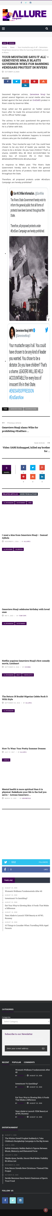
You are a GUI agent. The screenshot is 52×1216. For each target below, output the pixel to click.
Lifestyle (6, 760)
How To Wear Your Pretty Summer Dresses (24, 748)
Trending (11, 43)
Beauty (19, 675)
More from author (28, 494)
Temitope (22, 616)
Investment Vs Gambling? (12, 35)
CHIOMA (28, 667)
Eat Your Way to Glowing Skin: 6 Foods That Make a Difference (32, 1098)
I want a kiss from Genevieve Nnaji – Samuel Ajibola (25, 536)
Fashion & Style (28, 675)
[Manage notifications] (46, 1210)
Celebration (19, 549)
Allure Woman (8, 549)
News (4, 43)
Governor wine (31, 409)
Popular (16, 1062)
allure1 (27, 541)
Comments (29, 1062)
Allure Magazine (9, 503)
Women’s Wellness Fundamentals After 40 (19, 33)
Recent (5, 1062)
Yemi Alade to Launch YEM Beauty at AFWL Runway (31, 1112)
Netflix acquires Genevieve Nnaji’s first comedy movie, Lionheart (26, 662)
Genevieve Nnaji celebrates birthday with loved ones (26, 610)
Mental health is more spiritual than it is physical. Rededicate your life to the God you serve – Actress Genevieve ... (24, 792)
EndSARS (37, 100)
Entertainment (21, 503)
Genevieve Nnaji (37, 94)
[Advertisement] (26, 835)
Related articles (10, 494)
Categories (6, 1017)
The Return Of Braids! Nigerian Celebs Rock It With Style (25, 698)
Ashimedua (26, 798)
